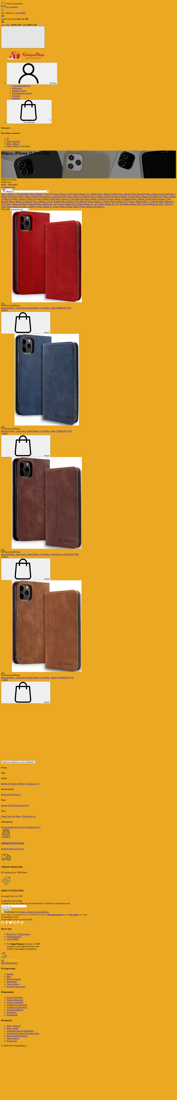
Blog (9, 976)
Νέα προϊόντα (13, 1038)
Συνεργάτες (12, 1012)
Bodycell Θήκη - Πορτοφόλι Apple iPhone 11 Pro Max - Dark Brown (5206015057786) (40, 554)
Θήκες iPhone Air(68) (107, 194)
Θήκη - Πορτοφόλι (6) (25, 816)
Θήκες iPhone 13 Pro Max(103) (70, 199)
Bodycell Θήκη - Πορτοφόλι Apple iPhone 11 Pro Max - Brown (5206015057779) (37, 677)
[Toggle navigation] (23, 37)
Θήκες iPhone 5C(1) (68, 204)
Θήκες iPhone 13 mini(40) (119, 199)
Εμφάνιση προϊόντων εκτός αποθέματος (18, 762)
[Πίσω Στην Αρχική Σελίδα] (8, 139)
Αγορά (46, 332)
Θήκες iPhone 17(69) (63, 194)
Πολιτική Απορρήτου (16, 986)
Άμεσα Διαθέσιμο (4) (11, 827)
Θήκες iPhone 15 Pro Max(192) (53, 196)
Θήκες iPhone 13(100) (142, 199)
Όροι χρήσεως (13, 984)
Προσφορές (12, 1041)
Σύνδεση (16, 98)
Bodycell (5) (7, 794)
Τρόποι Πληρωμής (15, 1000)
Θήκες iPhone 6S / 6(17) (48, 204)
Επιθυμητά (17, 88)
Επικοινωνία (12, 1015)
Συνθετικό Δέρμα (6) (20, 805)
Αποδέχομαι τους (26, 912)
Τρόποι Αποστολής (15, 1002)
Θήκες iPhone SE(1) (133, 204)
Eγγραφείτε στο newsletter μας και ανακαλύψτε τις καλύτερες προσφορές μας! (35, 903)
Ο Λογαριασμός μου (21, 86)
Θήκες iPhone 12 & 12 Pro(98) (46, 201)
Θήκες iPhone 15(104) (124, 196)
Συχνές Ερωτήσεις (15, 997)
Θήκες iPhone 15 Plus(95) (78, 196)
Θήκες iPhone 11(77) (120, 201)
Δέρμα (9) (6, 805)
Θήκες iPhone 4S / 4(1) (88, 204)
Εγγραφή (16, 96)
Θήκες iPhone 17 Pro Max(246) (15, 194)
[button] (29, 112)
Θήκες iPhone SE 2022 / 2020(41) (21, 206)
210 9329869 (20, 13)
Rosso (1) (17, 794)
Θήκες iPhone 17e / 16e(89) (85, 194)
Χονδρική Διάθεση (15, 1010)
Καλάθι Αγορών (19, 91)
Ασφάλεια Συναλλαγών (17, 1007)
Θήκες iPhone (13, 144)
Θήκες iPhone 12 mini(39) (20, 201)
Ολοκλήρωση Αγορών (22, 93)
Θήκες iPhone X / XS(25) (48, 206)
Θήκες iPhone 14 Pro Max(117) (149, 196)
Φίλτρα (9, 191)
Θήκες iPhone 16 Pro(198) (157, 194)
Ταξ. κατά (5, 209)
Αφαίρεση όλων (8, 187)
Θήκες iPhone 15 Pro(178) (102, 196)
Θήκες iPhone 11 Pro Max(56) (74, 201)
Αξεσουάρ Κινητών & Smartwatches (23, 1033)
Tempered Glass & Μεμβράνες (20, 1031)
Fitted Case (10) (8, 816)
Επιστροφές (12, 981)
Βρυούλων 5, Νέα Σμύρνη (18, 934)
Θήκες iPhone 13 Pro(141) (96, 199)
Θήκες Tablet (12, 1028)
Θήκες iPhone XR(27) (70, 206)
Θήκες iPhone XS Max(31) (92, 206)
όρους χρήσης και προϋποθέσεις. (34, 912)
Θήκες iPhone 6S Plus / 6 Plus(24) (21, 204)
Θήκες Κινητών (13, 141)
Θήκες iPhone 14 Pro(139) (24, 199)
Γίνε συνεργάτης (11, 7)
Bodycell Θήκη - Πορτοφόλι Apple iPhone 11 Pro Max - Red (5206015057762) (36, 308)
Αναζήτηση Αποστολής (17, 1005)
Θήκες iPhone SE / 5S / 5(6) (111, 204)
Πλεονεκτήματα (14, 979)
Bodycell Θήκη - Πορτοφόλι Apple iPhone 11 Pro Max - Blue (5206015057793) (36, 431)
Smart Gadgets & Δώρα (17, 1036)
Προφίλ (10, 974)
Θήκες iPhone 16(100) (28, 196)
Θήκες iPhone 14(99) (46, 199)
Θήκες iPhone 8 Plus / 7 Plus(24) (144, 201)
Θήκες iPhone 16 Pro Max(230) (131, 194)
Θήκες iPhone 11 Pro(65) (99, 201)
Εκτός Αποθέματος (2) (30, 827)
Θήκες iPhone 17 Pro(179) (41, 194)
